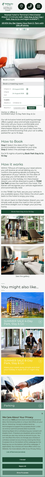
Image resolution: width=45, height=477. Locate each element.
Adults (6, 103)
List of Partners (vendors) (15, 452)
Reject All (22, 466)
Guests (6, 100)
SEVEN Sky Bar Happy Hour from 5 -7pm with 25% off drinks (22, 24)
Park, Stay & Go (13, 19)
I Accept (22, 459)
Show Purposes (22, 473)
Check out (6, 93)
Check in (7, 89)
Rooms (7, 108)
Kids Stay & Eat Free (33, 17)
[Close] (42, 413)
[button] (17, 29)
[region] (22, 443)
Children (16, 103)
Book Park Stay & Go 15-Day (22, 212)
